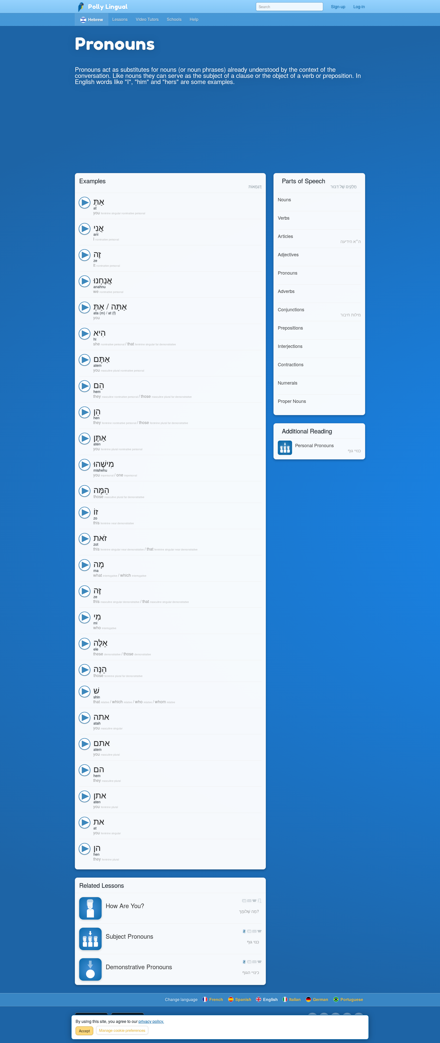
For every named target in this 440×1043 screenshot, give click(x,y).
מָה (98, 563)
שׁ (96, 690)
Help (194, 19)
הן (97, 847)
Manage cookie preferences (122, 1030)
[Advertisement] (220, 135)
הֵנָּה (100, 668)
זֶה (97, 253)
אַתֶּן (99, 437)
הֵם (98, 384)
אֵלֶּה (100, 642)
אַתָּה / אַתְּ (110, 306)
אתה (101, 716)
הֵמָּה (101, 489)
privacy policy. (151, 1021)
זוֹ (95, 511)
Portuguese (351, 999)
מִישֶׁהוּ (103, 463)
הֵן (97, 411)
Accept (84, 1030)
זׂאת (100, 537)
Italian (294, 999)
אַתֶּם (101, 358)
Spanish (242, 999)
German (320, 999)
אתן (99, 795)
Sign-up (338, 6)
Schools (174, 19)
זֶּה (97, 590)
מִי (97, 616)
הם (98, 768)
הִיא (99, 332)
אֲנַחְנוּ (102, 280)
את (98, 821)
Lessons (120, 19)
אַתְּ (98, 201)
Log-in (359, 6)
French (215, 999)
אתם (101, 742)
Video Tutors (147, 19)
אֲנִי (98, 227)
